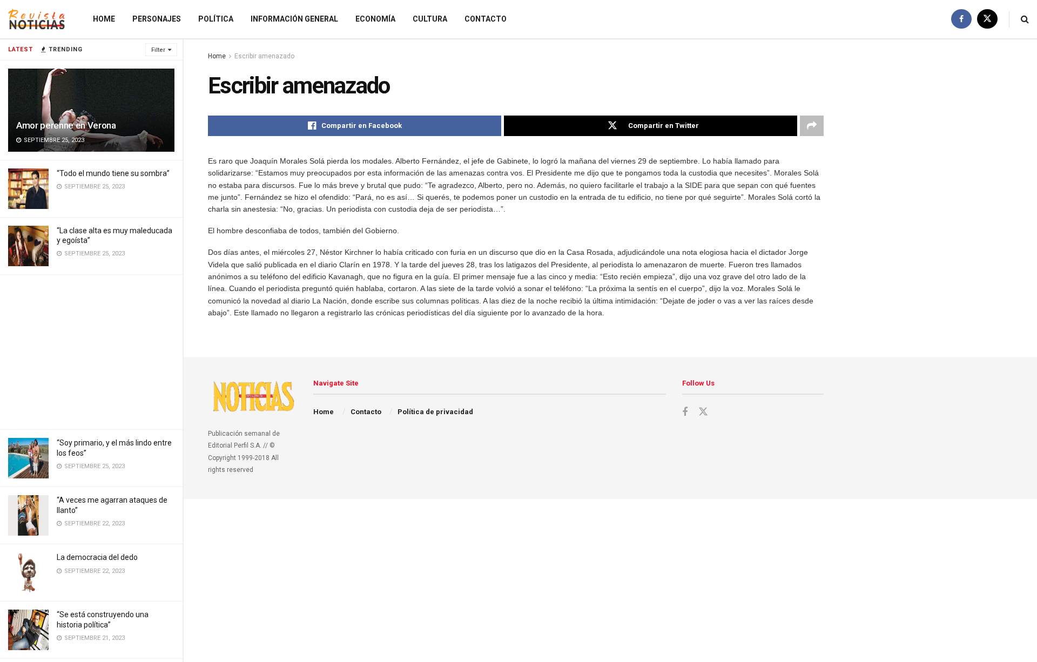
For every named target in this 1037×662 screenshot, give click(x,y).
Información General (294, 19)
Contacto (485, 19)
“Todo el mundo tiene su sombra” (113, 173)
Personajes (156, 19)
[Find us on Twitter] (987, 19)
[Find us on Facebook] (961, 19)
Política (215, 19)
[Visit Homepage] (36, 19)
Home (104, 19)
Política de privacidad (435, 412)
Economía (375, 19)
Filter (158, 49)
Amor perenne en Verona (66, 125)
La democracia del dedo (97, 557)
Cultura (430, 19)
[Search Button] (1025, 19)
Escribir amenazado (264, 56)
